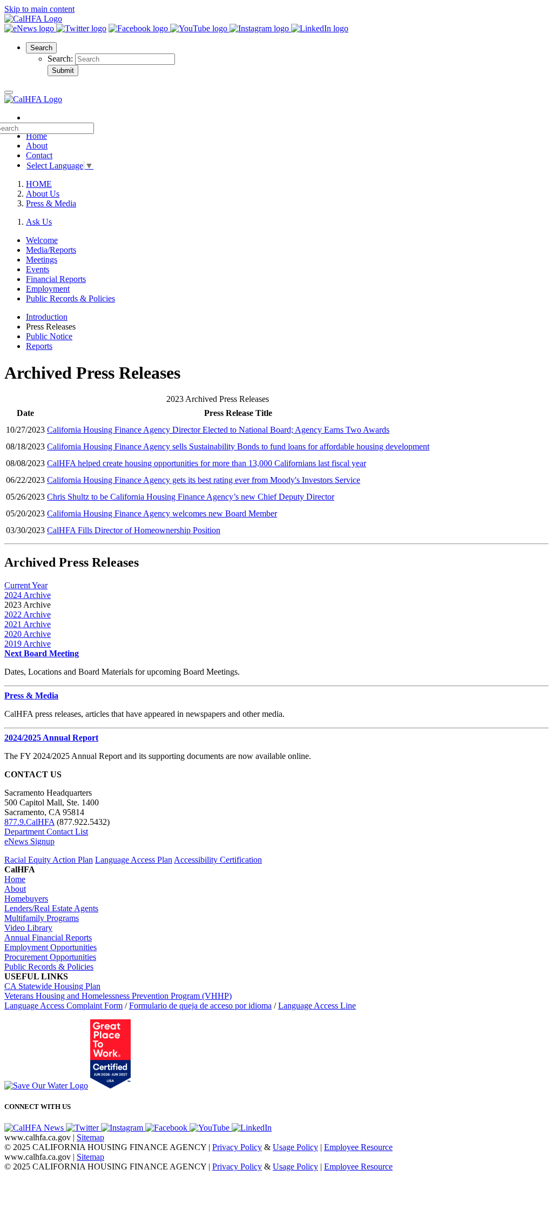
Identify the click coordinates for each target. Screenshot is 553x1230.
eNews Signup (29, 841)
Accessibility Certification (218, 859)
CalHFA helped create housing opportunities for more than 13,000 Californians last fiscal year (206, 463)
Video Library (28, 927)
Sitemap (90, 1137)
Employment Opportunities (50, 947)
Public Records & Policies (48, 966)
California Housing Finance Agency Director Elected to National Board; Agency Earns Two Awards (218, 429)
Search (41, 48)
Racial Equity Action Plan (48, 859)
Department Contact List (46, 831)
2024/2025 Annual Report (51, 737)
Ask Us (39, 221)
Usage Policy (295, 1147)
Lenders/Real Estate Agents (51, 908)
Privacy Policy (237, 1147)
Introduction (47, 316)
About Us (42, 193)
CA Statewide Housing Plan (52, 986)
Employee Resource (358, 1147)
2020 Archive (27, 633)
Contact (39, 155)
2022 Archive (27, 614)
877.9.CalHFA (29, 821)
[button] (41, 47)
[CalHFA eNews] (30, 28)
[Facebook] (139, 28)
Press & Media (51, 203)
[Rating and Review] (110, 1085)
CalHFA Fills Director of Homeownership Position (133, 530)
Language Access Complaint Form (63, 1005)
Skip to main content (39, 9)
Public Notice (49, 336)
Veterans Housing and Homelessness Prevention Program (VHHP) (118, 995)
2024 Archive (27, 595)
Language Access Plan (133, 859)
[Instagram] (260, 28)
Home (14, 879)
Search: (61, 58)
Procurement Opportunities (50, 957)
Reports (39, 346)
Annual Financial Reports (48, 937)
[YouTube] (200, 28)
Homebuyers (26, 898)
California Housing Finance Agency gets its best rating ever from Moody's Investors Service (203, 480)
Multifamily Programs (41, 918)
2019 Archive (27, 643)
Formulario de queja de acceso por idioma (200, 1005)
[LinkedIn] (319, 28)
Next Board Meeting (41, 653)
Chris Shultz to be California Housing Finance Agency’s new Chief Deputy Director (190, 496)
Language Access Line (317, 1005)
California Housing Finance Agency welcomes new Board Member (162, 513)
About (37, 145)
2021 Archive (27, 624)
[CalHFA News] (35, 1127)
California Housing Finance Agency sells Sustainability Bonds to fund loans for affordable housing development (238, 446)
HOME (39, 184)
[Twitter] (81, 28)
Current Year (26, 585)
